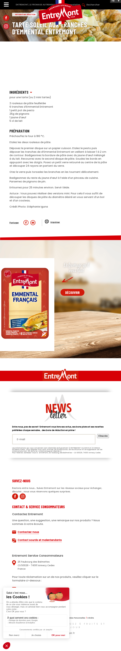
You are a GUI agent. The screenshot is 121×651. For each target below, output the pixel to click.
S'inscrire (103, 436)
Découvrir (72, 292)
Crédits (90, 618)
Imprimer (55, 222)
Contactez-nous (28, 532)
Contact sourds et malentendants (40, 540)
